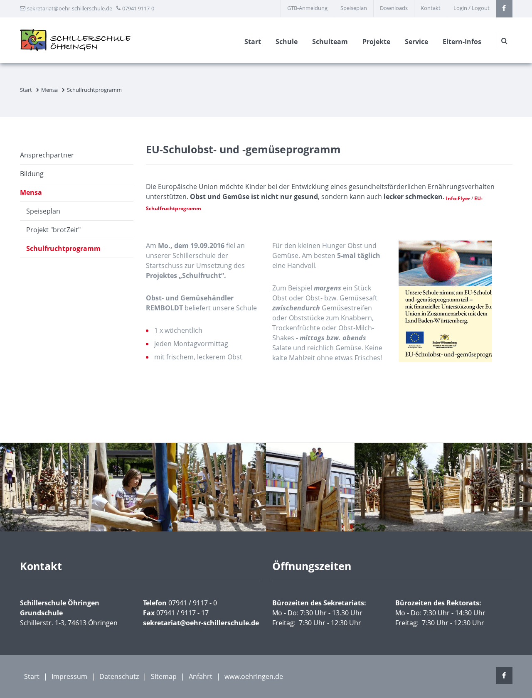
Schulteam (330, 41)
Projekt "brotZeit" (53, 229)
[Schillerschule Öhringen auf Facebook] (504, 8)
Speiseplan (353, 8)
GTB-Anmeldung (307, 8)
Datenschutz (119, 676)
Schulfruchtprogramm (63, 248)
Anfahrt (200, 676)
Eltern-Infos (462, 41)
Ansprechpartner (47, 155)
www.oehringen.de (253, 676)
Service (416, 41)
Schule (287, 41)
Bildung (32, 173)
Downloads (394, 8)
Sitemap (164, 676)
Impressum (69, 676)
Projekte (376, 41)
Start (252, 41)
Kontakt (431, 8)
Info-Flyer (458, 198)
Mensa (49, 89)
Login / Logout (471, 8)
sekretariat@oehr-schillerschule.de (69, 8)
